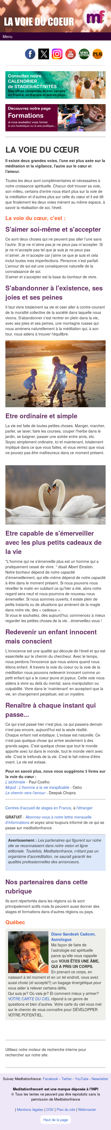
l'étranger (85, 807)
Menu (7, 36)
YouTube (81, 1078)
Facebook (50, 1078)
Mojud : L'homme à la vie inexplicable (37, 787)
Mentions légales (30, 1109)
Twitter (66, 1078)
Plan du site (66, 1109)
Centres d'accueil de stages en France (38, 807)
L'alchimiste (15, 782)
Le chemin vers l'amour (25, 792)
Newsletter (100, 1078)
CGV (50, 1109)
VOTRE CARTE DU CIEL (29, 998)
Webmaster (87, 1109)
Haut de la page (55, 1119)
